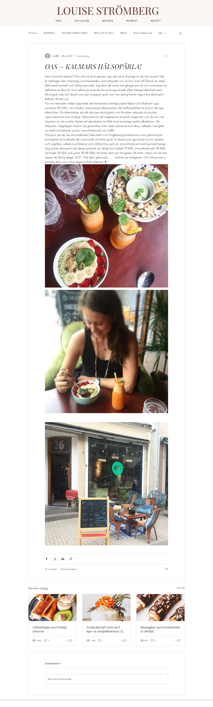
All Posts (32, 32)
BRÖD (123, 32)
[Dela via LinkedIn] (62, 558)
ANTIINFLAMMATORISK (74, 32)
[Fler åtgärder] (166, 56)
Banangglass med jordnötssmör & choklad (160, 629)
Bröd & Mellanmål (142, 32)
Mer (161, 32)
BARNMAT (49, 32)
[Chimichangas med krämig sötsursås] (52, 607)
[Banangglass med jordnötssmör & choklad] (160, 607)
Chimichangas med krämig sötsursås (49, 629)
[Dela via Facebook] (46, 558)
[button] (156, 21)
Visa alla (181, 587)
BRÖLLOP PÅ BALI (104, 32)
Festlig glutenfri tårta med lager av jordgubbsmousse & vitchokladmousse (105, 629)
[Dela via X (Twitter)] (54, 558)
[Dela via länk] (71, 558)
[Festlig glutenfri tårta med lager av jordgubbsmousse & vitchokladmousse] (107, 607)
